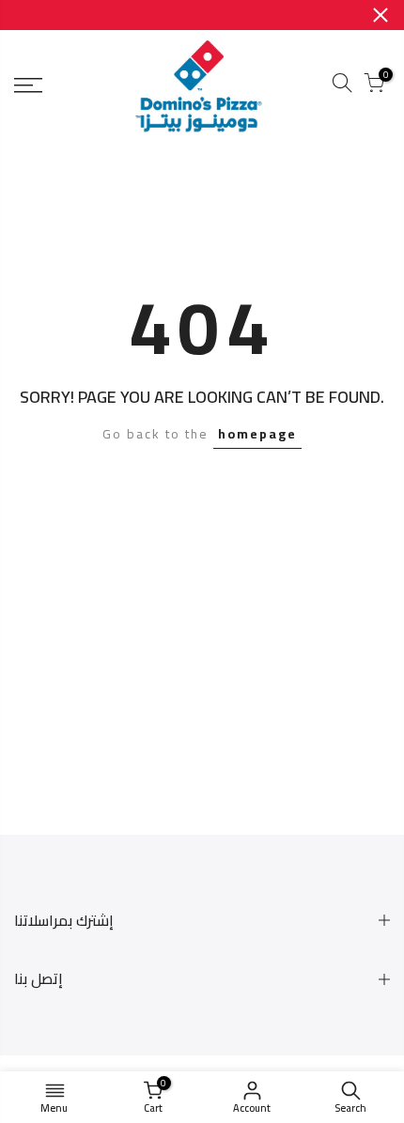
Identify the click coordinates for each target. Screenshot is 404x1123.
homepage (257, 434)
